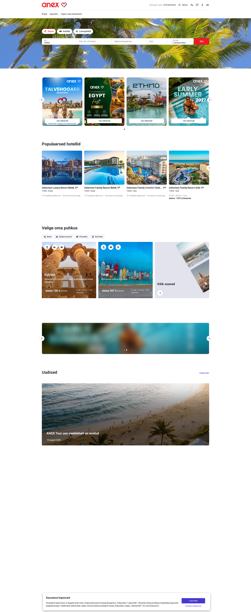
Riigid (44, 14)
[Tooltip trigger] (191, 5)
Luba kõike (193, 601)
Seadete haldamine (193, 606)
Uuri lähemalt (62, 121)
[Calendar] (129, 41)
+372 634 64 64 (162, 5)
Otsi (202, 41)
